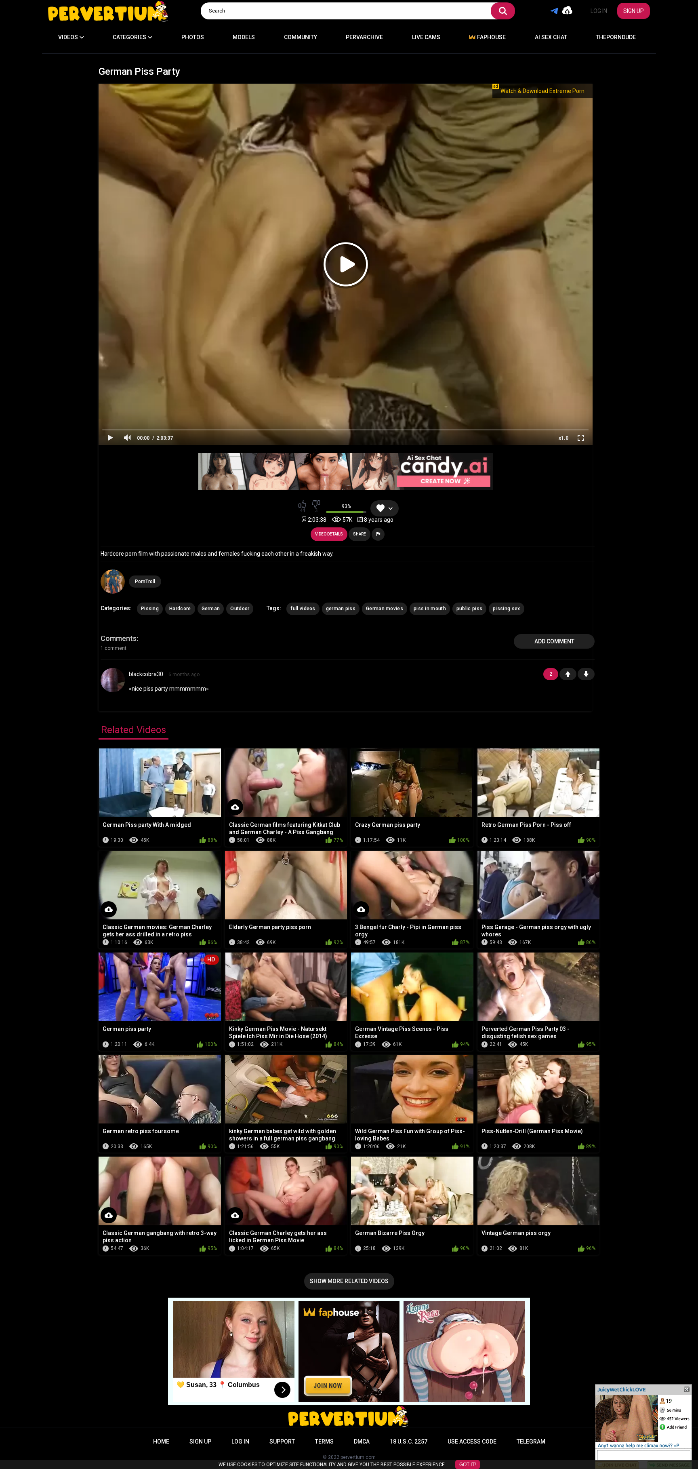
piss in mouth (430, 608)
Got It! (467, 1464)
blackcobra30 (146, 674)
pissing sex (506, 608)
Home (161, 1441)
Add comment (554, 641)
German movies (384, 608)
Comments (119, 638)
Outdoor (239, 608)
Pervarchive (364, 37)
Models (244, 37)
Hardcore (180, 608)
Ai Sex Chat (551, 37)
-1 (586, 674)
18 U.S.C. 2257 (408, 1441)
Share (359, 534)
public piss (469, 608)
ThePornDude (616, 37)
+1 (567, 674)
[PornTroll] (113, 581)
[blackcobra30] (113, 689)
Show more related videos (349, 1281)
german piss (340, 608)
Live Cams (426, 37)
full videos (302, 608)
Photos (192, 37)
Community (300, 37)
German (211, 608)
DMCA (362, 1441)
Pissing (150, 608)
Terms (324, 1441)
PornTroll (145, 581)
